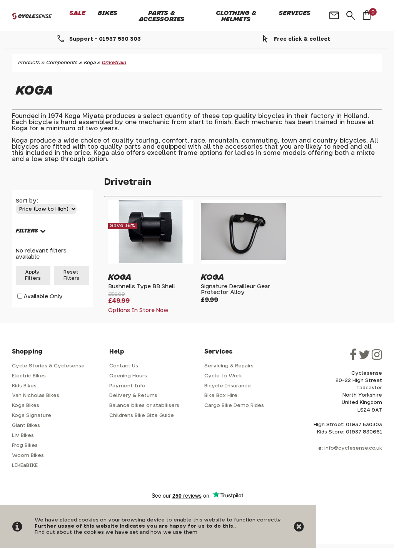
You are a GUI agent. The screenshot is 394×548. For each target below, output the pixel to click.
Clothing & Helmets (236, 16)
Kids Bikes (24, 386)
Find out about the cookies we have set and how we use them (116, 532)
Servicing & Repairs (229, 366)
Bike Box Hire (220, 395)
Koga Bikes (25, 405)
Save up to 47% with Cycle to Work (273, 39)
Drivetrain (114, 62)
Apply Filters (33, 275)
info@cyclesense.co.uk (353, 448)
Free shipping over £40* (75, 39)
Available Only (43, 296)
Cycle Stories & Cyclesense (48, 366)
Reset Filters (71, 275)
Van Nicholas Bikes (35, 395)
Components (62, 62)
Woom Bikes (28, 455)
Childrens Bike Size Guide (141, 415)
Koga (90, 62)
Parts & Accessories (161, 16)
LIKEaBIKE (25, 465)
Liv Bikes (23, 435)
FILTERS (27, 231)
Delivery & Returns (133, 395)
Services (295, 13)
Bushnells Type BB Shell (141, 286)
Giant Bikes (26, 425)
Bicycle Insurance (227, 386)
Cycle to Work (223, 376)
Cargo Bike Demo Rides (234, 405)
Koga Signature (31, 415)
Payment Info (127, 386)
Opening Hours (128, 376)
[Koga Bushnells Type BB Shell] (150, 261)
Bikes (107, 13)
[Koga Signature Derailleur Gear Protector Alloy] (243, 261)
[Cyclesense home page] (32, 16)
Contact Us (123, 366)
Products (29, 62)
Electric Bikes (29, 376)
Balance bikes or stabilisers (144, 405)
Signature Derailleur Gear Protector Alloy (235, 289)
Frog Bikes (25, 445)
